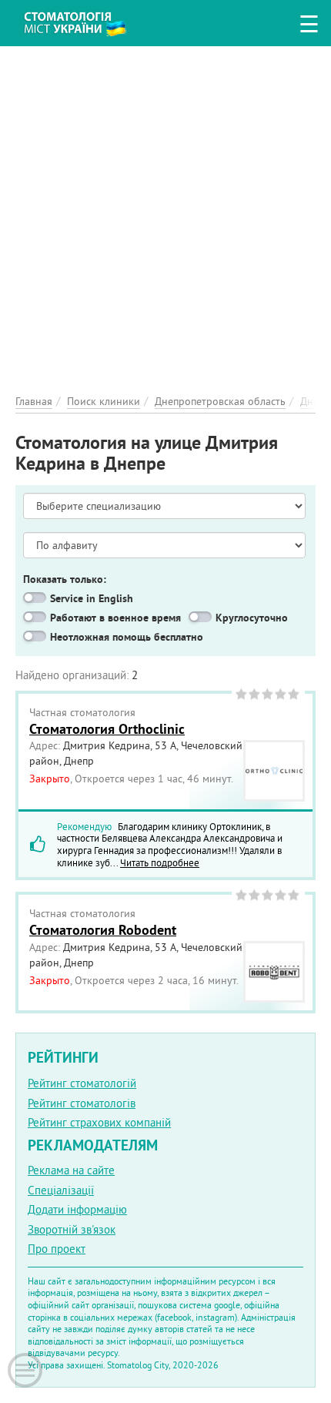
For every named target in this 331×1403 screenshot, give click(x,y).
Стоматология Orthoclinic (107, 729)
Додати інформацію (77, 1209)
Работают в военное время (115, 617)
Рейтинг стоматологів (81, 1103)
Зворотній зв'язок (71, 1229)
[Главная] (86, 21)
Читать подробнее (159, 862)
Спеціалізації (61, 1190)
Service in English (91, 598)
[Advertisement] (165, 211)
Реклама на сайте (71, 1170)
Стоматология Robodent (102, 930)
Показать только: (64, 579)
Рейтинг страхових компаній (99, 1122)
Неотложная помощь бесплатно (126, 637)
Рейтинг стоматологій (82, 1083)
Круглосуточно (252, 617)
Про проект (56, 1248)
